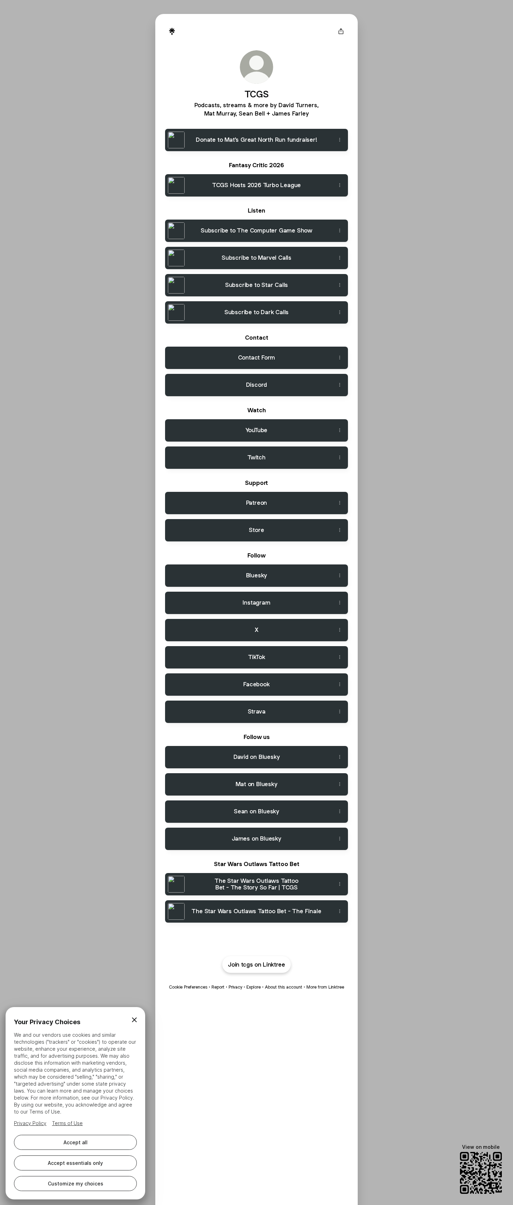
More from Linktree (325, 987)
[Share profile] (341, 31)
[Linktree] (172, 31)
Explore (253, 987)
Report (217, 987)
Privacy (235, 987)
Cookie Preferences (188, 987)
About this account (283, 987)
